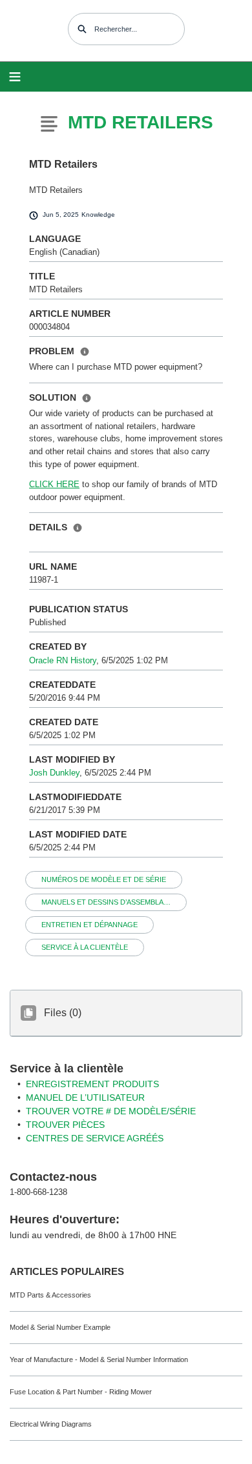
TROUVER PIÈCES (65, 1124)
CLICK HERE (54, 484)
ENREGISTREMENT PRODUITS (92, 1084)
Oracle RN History (62, 660)
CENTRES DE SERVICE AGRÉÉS (94, 1138)
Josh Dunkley (54, 772)
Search (82, 29)
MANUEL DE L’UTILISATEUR (85, 1097)
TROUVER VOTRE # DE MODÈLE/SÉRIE (111, 1111)
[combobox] (126, 29)
